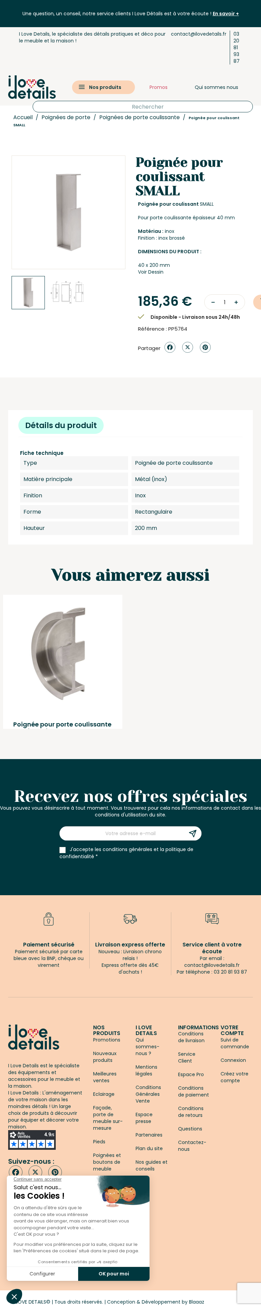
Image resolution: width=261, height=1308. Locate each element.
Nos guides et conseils (152, 1165)
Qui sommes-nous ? (147, 1046)
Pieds (99, 1141)
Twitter (35, 1172)
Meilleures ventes (105, 1077)
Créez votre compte (234, 1077)
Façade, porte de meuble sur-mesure (108, 1117)
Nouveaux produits (105, 1057)
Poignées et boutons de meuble (107, 1162)
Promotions (106, 1039)
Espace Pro (191, 1074)
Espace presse (144, 1118)
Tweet (187, 347)
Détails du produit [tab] (61, 425)
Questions (190, 1128)
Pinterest (205, 347)
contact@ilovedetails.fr (198, 34)
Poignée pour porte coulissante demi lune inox (62, 727)
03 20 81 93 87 (236, 48)
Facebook (15, 1172)
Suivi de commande (235, 1043)
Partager (170, 347)
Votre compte (232, 1030)
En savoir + (226, 13)
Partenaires (149, 1134)
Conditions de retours (191, 1112)
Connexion (233, 1060)
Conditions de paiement (193, 1091)
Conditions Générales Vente (148, 1094)
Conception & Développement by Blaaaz (155, 1301)
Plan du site (149, 1148)
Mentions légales (146, 1070)
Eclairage (104, 1094)
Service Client (186, 1057)
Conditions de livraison (191, 1037)
